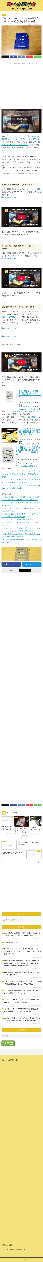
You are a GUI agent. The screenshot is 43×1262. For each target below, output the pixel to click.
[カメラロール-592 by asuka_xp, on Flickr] (9, 258)
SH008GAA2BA (9, 317)
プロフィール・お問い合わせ (15, 1249)
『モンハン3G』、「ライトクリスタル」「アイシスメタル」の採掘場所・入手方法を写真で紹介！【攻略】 (21, 474)
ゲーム (4, 14)
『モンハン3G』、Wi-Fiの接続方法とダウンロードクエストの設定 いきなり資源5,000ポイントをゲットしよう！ (21, 522)
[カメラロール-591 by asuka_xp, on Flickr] (9, 197)
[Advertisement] (21, 85)
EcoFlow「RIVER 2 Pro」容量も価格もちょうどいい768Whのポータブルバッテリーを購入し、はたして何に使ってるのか (22, 951)
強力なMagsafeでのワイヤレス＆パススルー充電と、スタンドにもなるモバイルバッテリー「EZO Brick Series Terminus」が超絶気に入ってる (22, 963)
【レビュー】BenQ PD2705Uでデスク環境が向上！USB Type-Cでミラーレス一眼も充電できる (22, 1010)
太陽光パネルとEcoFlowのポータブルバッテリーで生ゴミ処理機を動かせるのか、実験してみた (22, 983)
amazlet (29, 402)
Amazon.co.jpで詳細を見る (26, 466)
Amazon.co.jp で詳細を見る (29, 409)
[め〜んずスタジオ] (21, 9)
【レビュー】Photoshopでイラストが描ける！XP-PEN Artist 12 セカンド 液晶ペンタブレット (21, 1001)
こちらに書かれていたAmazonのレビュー (24, 411)
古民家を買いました (11, 942)
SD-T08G (31, 417)
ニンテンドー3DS (33, 189)
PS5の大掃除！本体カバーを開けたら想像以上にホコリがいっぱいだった (22, 974)
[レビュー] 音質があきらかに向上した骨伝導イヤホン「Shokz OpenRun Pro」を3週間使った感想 (22, 1019)
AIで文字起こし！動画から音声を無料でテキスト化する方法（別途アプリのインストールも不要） (22, 934)
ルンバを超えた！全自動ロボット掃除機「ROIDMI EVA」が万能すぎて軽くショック (21, 992)
